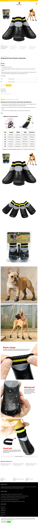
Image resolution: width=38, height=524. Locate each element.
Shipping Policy (3, 508)
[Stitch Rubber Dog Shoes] (31, 470)
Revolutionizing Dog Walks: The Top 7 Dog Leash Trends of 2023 (11, 494)
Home (2, 56)
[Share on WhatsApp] (1, 94)
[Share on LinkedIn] (10, 94)
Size (1, 81)
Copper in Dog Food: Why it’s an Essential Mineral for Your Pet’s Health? (13, 501)
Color (2, 78)
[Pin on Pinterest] (8, 94)
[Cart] (36, 4)
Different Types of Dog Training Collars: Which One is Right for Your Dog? (13, 497)
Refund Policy (3, 510)
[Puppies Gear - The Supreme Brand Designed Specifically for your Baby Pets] (19, 3)
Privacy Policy (3, 514)
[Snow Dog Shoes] (6, 470)
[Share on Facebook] (3, 94)
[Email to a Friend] (6, 94)
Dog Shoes (5, 56)
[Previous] (2, 26)
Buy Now (9, 85)
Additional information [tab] (10, 99)
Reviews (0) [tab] (16, 99)
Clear (36, 77)
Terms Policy (3, 512)
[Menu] (1, 4)
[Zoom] (2, 44)
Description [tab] (3, 99)
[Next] (35, 26)
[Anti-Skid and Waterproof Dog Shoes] (19, 470)
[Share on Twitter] (5, 94)
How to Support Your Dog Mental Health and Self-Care (10, 499)
